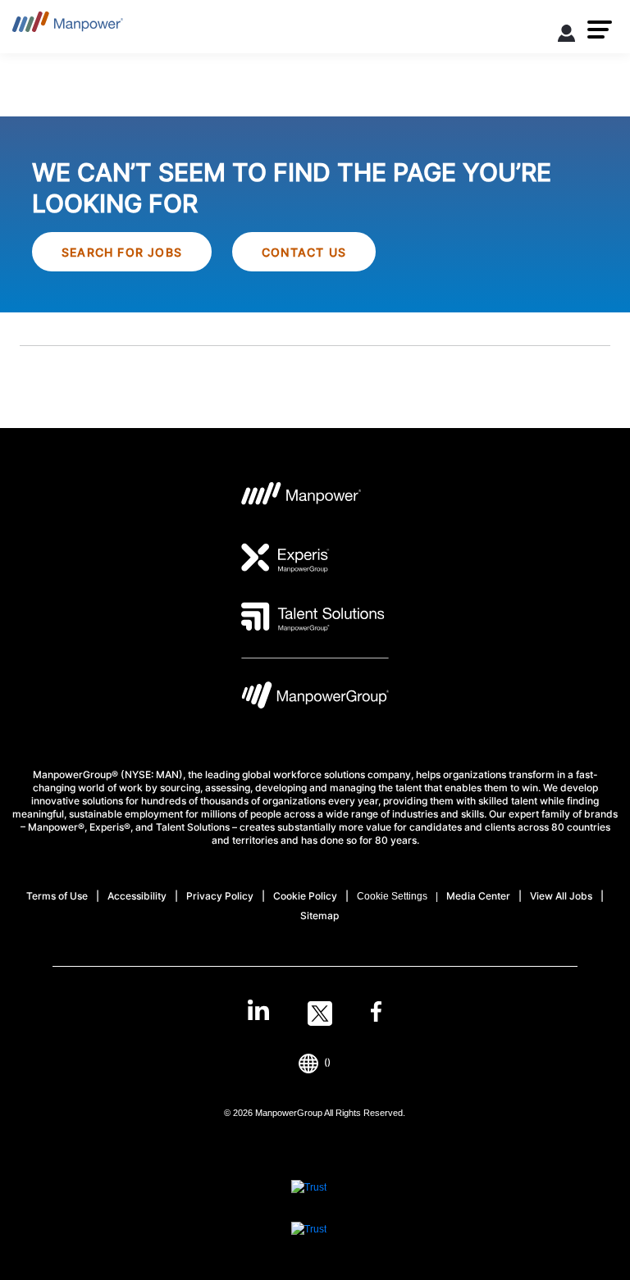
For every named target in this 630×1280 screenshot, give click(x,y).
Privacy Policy (219, 896)
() (327, 1062)
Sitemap (319, 915)
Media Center (478, 896)
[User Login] (567, 36)
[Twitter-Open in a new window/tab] (320, 1013)
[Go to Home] (67, 26)
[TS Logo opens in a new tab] (313, 617)
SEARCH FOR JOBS (122, 252)
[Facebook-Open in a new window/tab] (376, 1013)
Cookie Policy (305, 896)
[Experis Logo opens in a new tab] (285, 558)
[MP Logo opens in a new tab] (301, 499)
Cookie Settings (392, 896)
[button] (599, 29)
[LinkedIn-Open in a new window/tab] (258, 1012)
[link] (314, 1013)
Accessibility (137, 896)
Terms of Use (57, 896)
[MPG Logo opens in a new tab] (315, 699)
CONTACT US (304, 252)
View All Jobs (561, 896)
